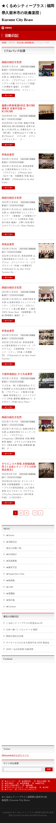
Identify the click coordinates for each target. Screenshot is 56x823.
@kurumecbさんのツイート (15, 755)
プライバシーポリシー (27, 789)
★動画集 (10, 580)
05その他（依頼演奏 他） (26, 42)
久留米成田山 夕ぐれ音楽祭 (17, 374)
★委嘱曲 (10, 593)
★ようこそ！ (10, 781)
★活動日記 (11, 542)
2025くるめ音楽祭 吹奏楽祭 (19, 649)
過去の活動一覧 (13, 548)
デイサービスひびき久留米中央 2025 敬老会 (27, 642)
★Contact (11, 606)
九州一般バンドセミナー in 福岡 (21, 629)
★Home (10, 535)
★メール (8, 789)
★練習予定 (11, 567)
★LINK (9, 587)
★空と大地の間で (12, 785)
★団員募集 (11, 561)
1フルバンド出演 (16, 70)
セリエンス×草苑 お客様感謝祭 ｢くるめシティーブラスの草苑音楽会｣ (19, 467)
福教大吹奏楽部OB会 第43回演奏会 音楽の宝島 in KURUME (18, 108)
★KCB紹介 (11, 554)
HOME (4, 42)
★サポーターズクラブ (14, 787)
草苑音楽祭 (8, 154)
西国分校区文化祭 (12, 62)
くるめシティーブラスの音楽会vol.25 (24, 623)
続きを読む (9, 95)
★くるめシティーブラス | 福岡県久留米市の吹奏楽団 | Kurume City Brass (28, 13)
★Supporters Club (15, 574)
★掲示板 (10, 600)
